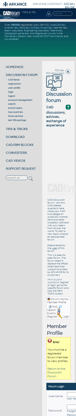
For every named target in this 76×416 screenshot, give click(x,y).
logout (11, 95)
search (12, 103)
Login (66, 316)
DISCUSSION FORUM (21, 75)
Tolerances (56, 30)
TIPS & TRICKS (17, 129)
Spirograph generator (16, 33)
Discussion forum (59, 97)
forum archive (15, 116)
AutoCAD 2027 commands (48, 36)
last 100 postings (17, 120)
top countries (15, 112)
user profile (14, 87)
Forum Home (59, 299)
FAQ (54, 306)
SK (71, 4)
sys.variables (11, 39)
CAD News (14, 79)
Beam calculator (13, 30)
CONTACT (55, 4)
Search (51, 310)
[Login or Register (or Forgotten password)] (48, 13)
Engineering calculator (36, 30)
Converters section (15, 36)
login (10, 91)
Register (52, 316)
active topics (15, 107)
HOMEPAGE (15, 67)
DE (73, 7)
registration (14, 83)
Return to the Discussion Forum (56, 372)
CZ (66, 4)
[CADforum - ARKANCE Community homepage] (11, 13)
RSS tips (59, 70)
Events (51, 313)
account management (20, 100)
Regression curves (45, 33)
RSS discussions (55, 73)
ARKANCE (39, 4)
